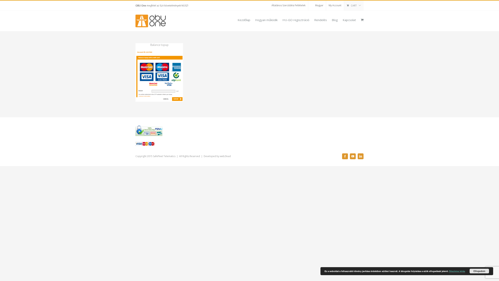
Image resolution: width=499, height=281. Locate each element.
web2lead (225, 156)
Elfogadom (479, 271)
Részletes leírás (457, 271)
